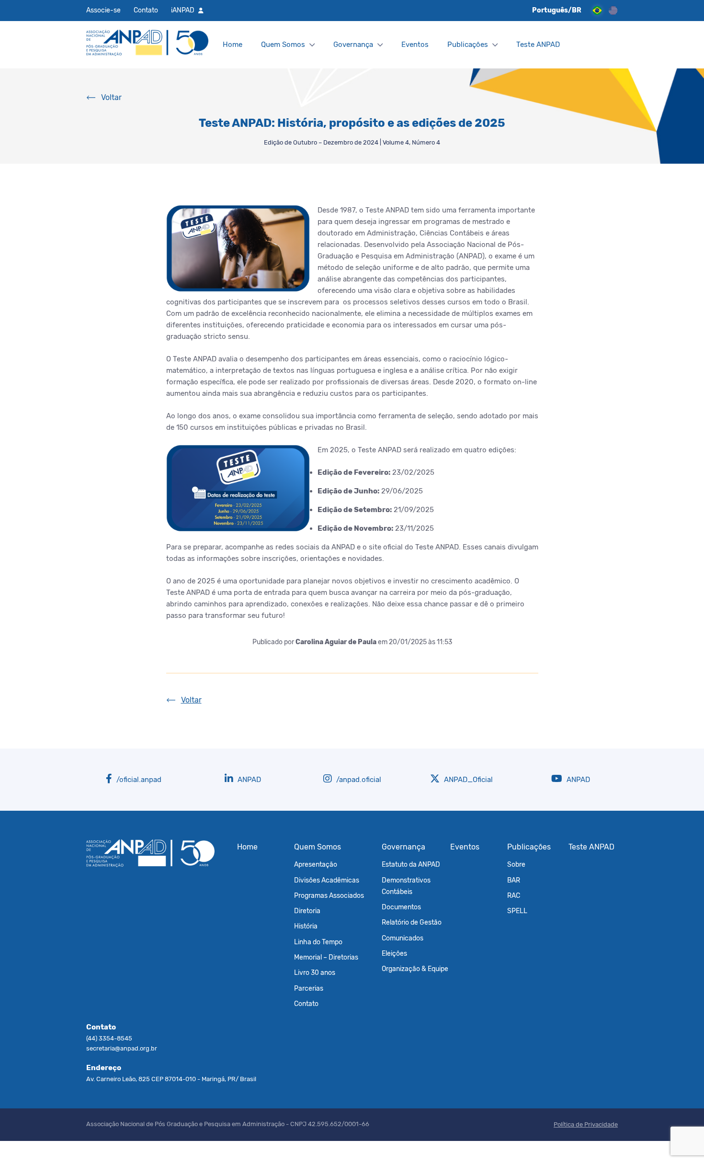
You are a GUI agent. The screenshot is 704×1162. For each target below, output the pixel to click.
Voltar (111, 97)
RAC (513, 895)
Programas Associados (329, 895)
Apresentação (315, 864)
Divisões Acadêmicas (326, 880)
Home (232, 44)
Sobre (516, 864)
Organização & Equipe (415, 968)
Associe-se (103, 10)
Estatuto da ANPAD (411, 864)
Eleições (394, 953)
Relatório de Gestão (412, 922)
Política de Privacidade (586, 1124)
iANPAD (182, 10)
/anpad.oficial (357, 779)
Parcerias (308, 988)
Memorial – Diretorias (326, 957)
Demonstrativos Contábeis (406, 885)
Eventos (415, 44)
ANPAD (248, 779)
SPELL (517, 911)
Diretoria (307, 911)
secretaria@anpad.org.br (121, 1048)
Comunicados (402, 938)
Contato (146, 10)
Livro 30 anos (314, 972)
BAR (513, 880)
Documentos (401, 907)
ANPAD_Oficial (467, 779)
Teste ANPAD (538, 44)
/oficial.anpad (137, 779)
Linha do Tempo (318, 942)
